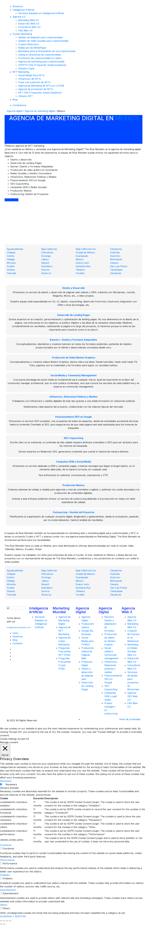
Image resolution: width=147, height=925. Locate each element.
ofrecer (99, 152)
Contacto (17, 643)
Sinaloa (11, 269)
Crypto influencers (28, 44)
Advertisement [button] (8, 889)
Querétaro (46, 266)
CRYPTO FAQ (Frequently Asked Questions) (42, 65)
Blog (14, 99)
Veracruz (46, 273)
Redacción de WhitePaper (32, 47)
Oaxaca (114, 262)
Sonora (45, 269)
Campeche (116, 249)
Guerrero (115, 255)
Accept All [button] (23, 738)
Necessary (11, 784)
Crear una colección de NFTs (34, 82)
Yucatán (80, 273)
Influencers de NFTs (29, 78)
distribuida (69, 545)
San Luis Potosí (118, 266)
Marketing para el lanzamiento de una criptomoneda (46, 51)
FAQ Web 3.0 (25, 30)
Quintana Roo (83, 266)
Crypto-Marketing (22, 33)
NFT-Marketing (20, 71)
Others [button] (3, 904)
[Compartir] (4, 920)
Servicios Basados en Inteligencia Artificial (41, 13)
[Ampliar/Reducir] (10, 920)
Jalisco (45, 259)
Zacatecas (115, 273)
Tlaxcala (11, 273)
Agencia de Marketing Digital (64, 620)
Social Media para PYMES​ (87, 641)
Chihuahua (47, 252)
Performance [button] (7, 860)
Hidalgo (11, 259)
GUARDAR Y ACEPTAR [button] (13, 916)
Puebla (10, 266)
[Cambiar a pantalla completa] (7, 920)
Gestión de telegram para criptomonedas (40, 37)
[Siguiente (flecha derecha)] (4, 924)
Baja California (49, 249)
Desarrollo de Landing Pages (87, 686)
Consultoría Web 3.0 (29, 27)
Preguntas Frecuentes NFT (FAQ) (64, 651)
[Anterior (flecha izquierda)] (1, 924)
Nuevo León (82, 262)
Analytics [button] (5, 875)
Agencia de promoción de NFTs (35, 89)
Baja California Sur (86, 249)
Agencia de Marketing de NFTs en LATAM (41, 85)
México (126, 118)
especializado (57, 533)
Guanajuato (82, 255)
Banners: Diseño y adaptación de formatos (110, 623)
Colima (10, 255)
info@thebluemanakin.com (19, 627)
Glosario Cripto (26, 68)
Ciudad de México (85, 252)
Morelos (11, 262)
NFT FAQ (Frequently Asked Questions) (40, 92)
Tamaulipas (116, 269)
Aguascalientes (15, 249)
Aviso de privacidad (129, 719)
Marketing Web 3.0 (28, 20)
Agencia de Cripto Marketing (64, 641)
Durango (46, 255)
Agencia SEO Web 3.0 (132, 696)
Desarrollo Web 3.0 (28, 23)
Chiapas (11, 252)
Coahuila (115, 252)
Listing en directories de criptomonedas (39, 54)
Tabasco (80, 269)
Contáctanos (19, 105)
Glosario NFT (25, 96)
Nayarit (45, 262)
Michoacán (116, 259)
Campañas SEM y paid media (110, 696)
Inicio (15, 633)
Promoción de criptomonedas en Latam (39, 58)
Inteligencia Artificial (23, 9)
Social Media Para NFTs (31, 75)
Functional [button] (5, 845)
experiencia (50, 152)
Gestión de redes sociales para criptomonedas (43, 40)
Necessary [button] (6, 781)
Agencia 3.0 (18, 16)
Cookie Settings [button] (8, 738)
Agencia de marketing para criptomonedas (41, 61)
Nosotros (17, 6)
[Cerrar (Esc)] (1, 920)
